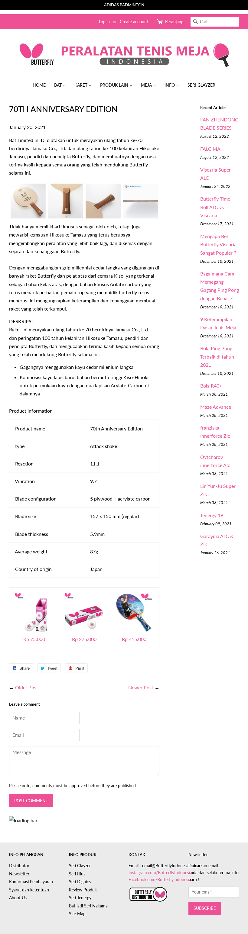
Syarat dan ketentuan (29, 889)
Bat (58, 85)
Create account (134, 21)
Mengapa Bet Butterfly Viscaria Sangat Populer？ (218, 244)
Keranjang (174, 21)
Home (39, 85)
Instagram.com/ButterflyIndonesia (160, 872)
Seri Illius (77, 873)
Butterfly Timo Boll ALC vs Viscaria (215, 207)
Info (170, 85)
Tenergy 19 (211, 515)
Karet (81, 85)
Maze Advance (215, 407)
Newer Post (140, 687)
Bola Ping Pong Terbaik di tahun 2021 (217, 356)
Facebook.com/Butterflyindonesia (160, 879)
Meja (147, 85)
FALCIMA (210, 149)
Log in (104, 21)
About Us (18, 897)
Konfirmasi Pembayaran (31, 881)
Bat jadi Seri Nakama (88, 905)
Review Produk (83, 889)
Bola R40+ (211, 385)
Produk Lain (114, 85)
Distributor (19, 865)
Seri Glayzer (201, 85)
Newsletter (19, 873)
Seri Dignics (80, 881)
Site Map (77, 913)
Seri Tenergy (80, 897)
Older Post (26, 687)
